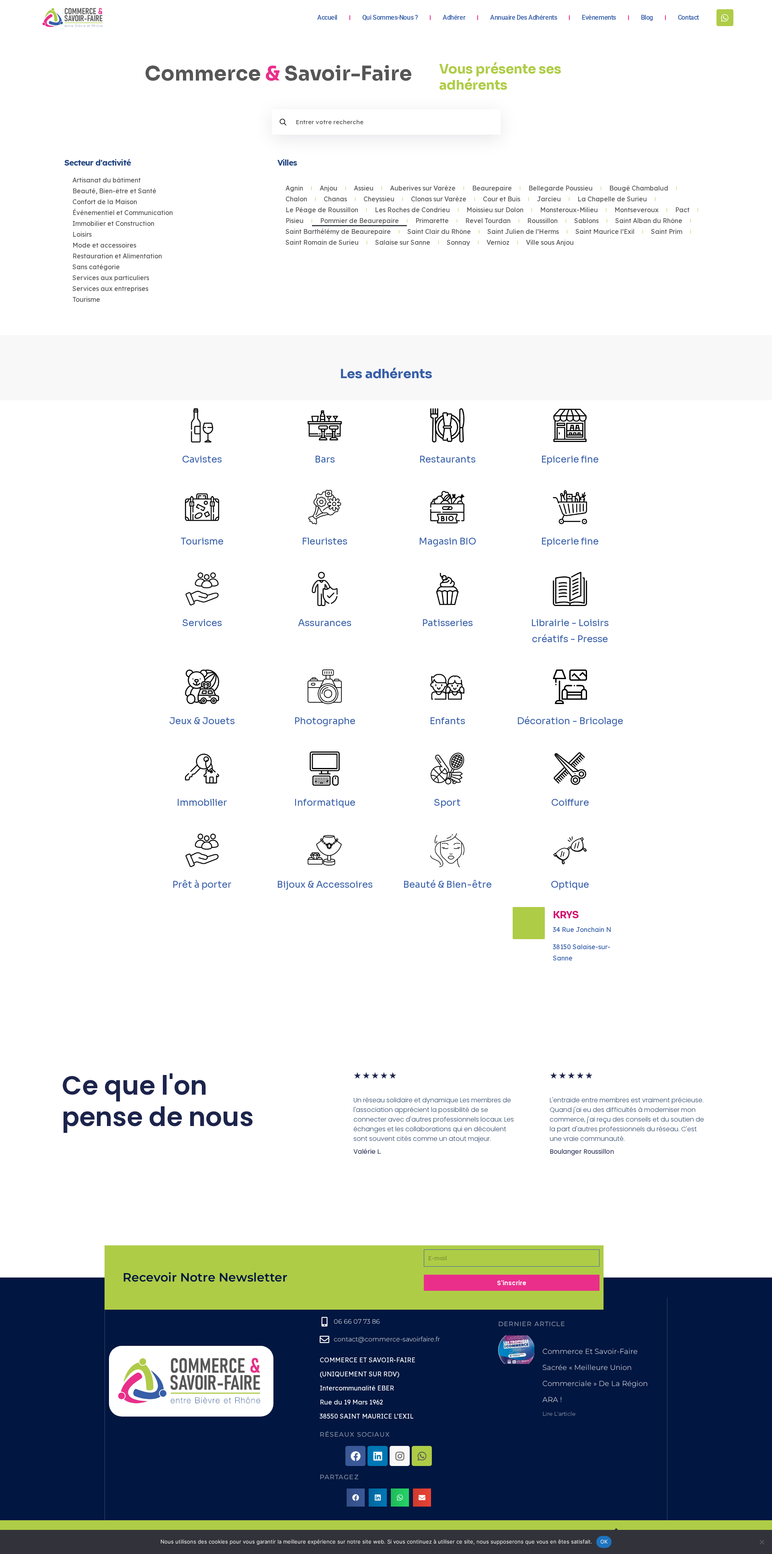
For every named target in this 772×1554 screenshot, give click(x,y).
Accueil (327, 17)
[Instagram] (400, 1456)
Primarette (432, 221)
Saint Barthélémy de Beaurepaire (338, 231)
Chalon (296, 199)
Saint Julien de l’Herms (523, 231)
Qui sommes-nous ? (390, 17)
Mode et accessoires (104, 245)
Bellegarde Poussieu (560, 188)
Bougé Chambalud (638, 188)
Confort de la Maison (104, 202)
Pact (682, 210)
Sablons (586, 221)
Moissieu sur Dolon (495, 210)
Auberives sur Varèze (423, 188)
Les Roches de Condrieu (412, 210)
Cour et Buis (501, 199)
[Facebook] (355, 1456)
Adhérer (454, 17)
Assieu (364, 188)
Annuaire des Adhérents (523, 17)
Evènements (599, 17)
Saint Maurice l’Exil (604, 231)
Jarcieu (549, 199)
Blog (647, 17)
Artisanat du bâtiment (106, 180)
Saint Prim (666, 231)
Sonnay (458, 242)
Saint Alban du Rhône (648, 221)
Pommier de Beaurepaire (359, 221)
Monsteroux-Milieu (569, 210)
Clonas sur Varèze (438, 199)
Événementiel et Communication (122, 213)
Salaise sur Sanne (402, 242)
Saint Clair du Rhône (439, 231)
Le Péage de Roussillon (321, 210)
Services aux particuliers (110, 278)
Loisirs (82, 234)
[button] (356, 1497)
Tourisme (86, 299)
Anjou (328, 188)
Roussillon (542, 221)
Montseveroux (636, 210)
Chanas (335, 199)
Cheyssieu (378, 199)
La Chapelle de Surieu (612, 199)
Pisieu (294, 221)
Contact (688, 17)
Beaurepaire (492, 188)
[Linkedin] (378, 1456)
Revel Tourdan (488, 221)
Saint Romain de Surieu (322, 242)
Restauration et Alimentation (117, 256)
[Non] (762, 1542)
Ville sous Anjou (550, 242)
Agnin (294, 188)
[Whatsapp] (725, 17)
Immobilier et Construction (113, 223)
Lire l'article (558, 1413)
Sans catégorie (96, 267)
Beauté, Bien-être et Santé (114, 191)
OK (604, 1541)
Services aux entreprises (110, 289)
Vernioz (498, 242)
